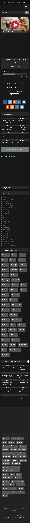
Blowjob (15, 265)
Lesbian (14, 314)
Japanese (19, 87)
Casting (6, 269)
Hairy (5, 299)
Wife (5, 495)
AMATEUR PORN (7, 205)
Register (23, 2)
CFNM (15, 269)
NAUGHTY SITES (8, 209)
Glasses (24, 456)
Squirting (6, 339)
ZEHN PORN (6, 221)
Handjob (14, 299)
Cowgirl (15, 449)
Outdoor (22, 324)
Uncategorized (15, 349)
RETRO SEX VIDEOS (9, 213)
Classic (6, 275)
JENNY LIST (6, 217)
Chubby (24, 269)
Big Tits (22, 260)
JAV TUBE (5, 225)
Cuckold (16, 280)
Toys (5, 349)
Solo (13, 485)
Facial (5, 289)
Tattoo (5, 344)
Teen (13, 344)
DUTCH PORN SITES (9, 239)
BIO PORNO (6, 215)
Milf (14, 324)
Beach (13, 260)
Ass (5, 442)
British (24, 265)
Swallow (6, 488)
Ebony (24, 284)
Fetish (24, 289)
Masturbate (16, 470)
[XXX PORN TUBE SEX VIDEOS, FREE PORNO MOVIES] (12, 7)
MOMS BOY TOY (7, 241)
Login (17, 2)
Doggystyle (7, 456)
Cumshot (6, 284)
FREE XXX (5, 197)
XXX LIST (5, 233)
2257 (16, 508)
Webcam (6, 354)
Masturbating (17, 319)
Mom (19, 474)
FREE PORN (6, 243)
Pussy (6, 485)
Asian (10, 87)
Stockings (16, 339)
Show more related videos (15, 149)
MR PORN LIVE (7, 207)
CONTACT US (8, 508)
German (6, 294)
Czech (15, 284)
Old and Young (8, 477)
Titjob (16, 492)
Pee (5, 329)
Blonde (6, 265)
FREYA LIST (6, 201)
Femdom (14, 289)
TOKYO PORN (7, 231)
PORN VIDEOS (7, 235)
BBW (5, 260)
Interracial (6, 309)
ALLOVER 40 (6, 203)
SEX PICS (5, 219)
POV (22, 329)
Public (5, 334)
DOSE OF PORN (7, 199)
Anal (15, 255)
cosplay (24, 446)
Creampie (6, 280)
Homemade (17, 304)
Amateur (6, 255)
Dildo (23, 453)
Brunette (15, 446)
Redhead (14, 334)
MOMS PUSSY (7, 237)
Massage (6, 319)
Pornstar (13, 329)
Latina (5, 314)
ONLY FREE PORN (8, 229)
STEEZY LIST (6, 227)
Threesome (23, 344)
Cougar (6, 449)
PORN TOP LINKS (8, 211)
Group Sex (16, 294)
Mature (6, 324)
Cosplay (15, 275)
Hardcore (19, 91)
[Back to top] (25, 518)
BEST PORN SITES (8, 245)
